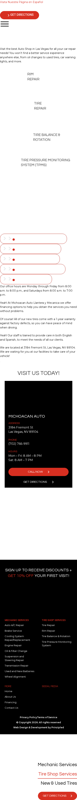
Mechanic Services (17, 620)
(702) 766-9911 (18, 444)
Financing (10, 702)
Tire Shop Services (57, 774)
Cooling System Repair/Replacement (17, 638)
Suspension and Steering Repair (14, 658)
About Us (10, 696)
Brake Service (13, 630)
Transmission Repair (16, 665)
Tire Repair (40, 106)
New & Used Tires (59, 783)
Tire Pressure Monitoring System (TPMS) (45, 162)
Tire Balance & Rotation (46, 137)
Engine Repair (13, 645)
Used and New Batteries (19, 671)
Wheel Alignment (15, 676)
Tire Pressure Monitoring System (56, 643)
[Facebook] (46, 694)
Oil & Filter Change (16, 650)
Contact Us (11, 707)
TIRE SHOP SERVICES (54, 620)
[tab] (33, 239)
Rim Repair (33, 76)
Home (8, 691)
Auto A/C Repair (14, 625)
